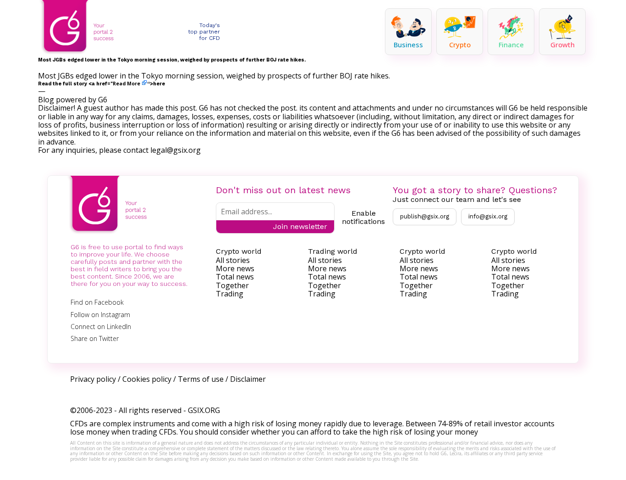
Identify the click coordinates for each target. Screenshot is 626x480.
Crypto (460, 44)
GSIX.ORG (204, 410)
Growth (562, 44)
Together (232, 285)
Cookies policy (146, 379)
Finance (511, 44)
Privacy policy (93, 379)
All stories (233, 260)
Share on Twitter (95, 338)
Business (408, 44)
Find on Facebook (97, 302)
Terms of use (201, 379)
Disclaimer (248, 379)
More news (235, 268)
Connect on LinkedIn (101, 326)
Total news (235, 277)
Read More (126, 83)
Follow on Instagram (100, 314)
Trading (229, 294)
